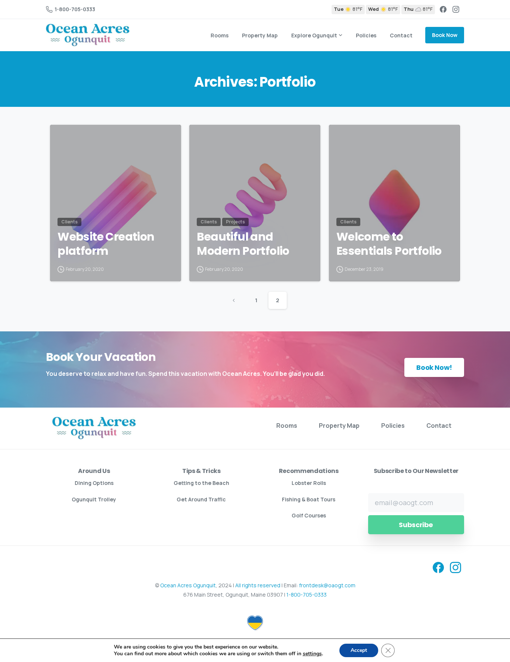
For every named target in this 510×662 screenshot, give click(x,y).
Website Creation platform (105, 244)
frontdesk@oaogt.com (327, 585)
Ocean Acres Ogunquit (188, 585)
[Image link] (94, 428)
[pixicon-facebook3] (438, 567)
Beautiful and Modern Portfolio (243, 244)
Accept (359, 650)
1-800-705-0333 (75, 9)
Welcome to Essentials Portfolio (389, 244)
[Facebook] (443, 9)
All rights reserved (257, 585)
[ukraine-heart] (255, 617)
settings (312, 653)
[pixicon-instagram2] (455, 567)
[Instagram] (456, 9)
